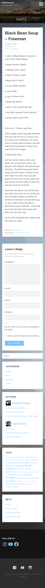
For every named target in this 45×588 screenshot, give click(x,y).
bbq (32, 457)
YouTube (22, 567)
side (32, 478)
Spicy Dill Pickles (13, 437)
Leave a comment (11, 49)
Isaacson (10, 471)
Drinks (9, 371)
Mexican (12, 475)
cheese (9, 462)
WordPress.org (13, 516)
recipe (27, 233)
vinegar (8, 487)
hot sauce (26, 469)
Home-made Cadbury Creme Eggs (22, 416)
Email (8, 300)
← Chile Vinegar (8, 240)
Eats (13, 230)
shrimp (27, 478)
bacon (21, 457)
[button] (42, 4)
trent (21, 483)
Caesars (28, 460)
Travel (8, 383)
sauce (22, 478)
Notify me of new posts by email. (23, 336)
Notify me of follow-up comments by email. (22, 328)
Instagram (30, 567)
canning (34, 460)
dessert (19, 465)
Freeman (21, 233)
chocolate (24, 462)
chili (16, 462)
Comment (10, 262)
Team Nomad (7, 2)
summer (25, 481)
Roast (17, 478)
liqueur (24, 472)
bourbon (9, 460)
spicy (13, 480)
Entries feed (11, 508)
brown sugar (21, 460)
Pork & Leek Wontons (16, 408)
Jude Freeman (10, 46)
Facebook (14, 567)
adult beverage (10, 457)
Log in (8, 504)
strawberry (19, 481)
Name (8, 288)
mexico (19, 475)
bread (15, 460)
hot (18, 469)
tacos (34, 481)
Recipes (18, 230)
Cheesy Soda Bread (15, 412)
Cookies (10, 466)
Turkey (26, 484)
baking (27, 457)
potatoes (27, 474)
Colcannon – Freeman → (33, 240)
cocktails (33, 463)
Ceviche (9, 429)
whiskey (15, 487)
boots (35, 457)
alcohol (17, 457)
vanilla (32, 484)
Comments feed (13, 512)
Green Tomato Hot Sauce (17, 433)
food (15, 233)
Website (9, 312)
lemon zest (18, 472)
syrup (29, 481)
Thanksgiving (12, 484)
